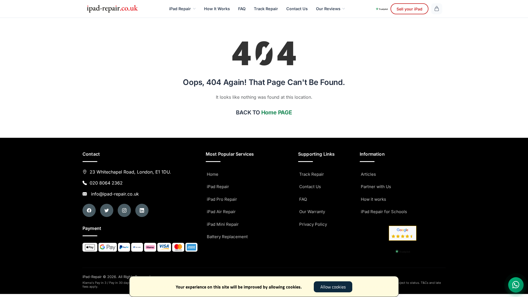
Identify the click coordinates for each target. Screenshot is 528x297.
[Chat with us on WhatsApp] (516, 285)
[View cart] (436, 8)
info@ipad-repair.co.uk (113, 194)
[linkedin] (142, 210)
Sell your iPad (409, 9)
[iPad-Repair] (112, 8)
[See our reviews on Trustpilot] (382, 8)
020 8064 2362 (106, 183)
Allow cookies (333, 287)
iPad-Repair (116, 277)
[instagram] (124, 210)
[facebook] (89, 210)
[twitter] (107, 210)
